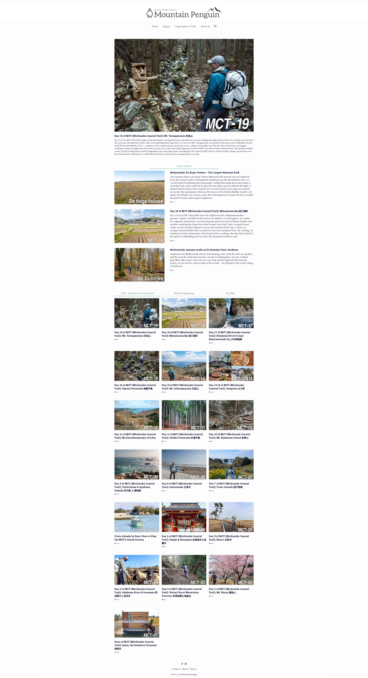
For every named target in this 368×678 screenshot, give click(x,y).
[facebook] (182, 664)
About (185, 669)
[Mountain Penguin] (184, 12)
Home (176, 669)
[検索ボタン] (215, 26)
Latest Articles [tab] (184, 166)
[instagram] (185, 664)
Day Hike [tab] (230, 293)
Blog (193, 669)
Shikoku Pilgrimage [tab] (184, 293)
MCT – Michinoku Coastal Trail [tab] (137, 293)
